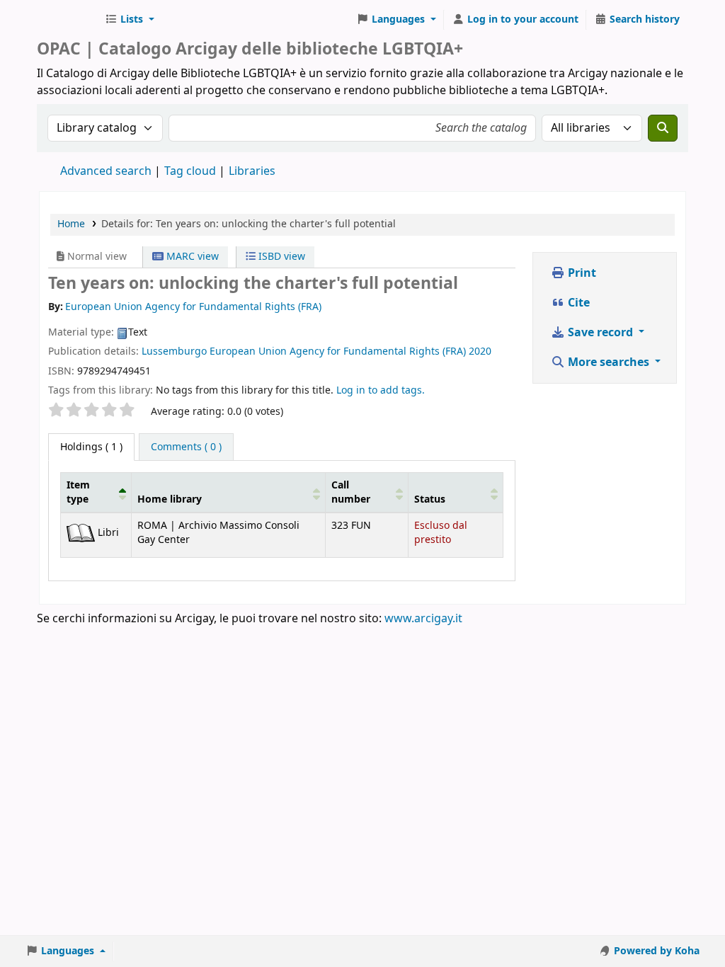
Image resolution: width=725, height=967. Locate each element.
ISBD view (280, 256)
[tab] (186, 447)
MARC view (191, 256)
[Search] (663, 128)
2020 (480, 351)
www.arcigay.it (423, 618)
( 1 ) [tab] (91, 447)
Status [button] (429, 499)
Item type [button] (78, 492)
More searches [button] (608, 362)
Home (71, 224)
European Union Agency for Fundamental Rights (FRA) (338, 351)
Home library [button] (169, 499)
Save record (600, 332)
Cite (577, 302)
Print (580, 273)
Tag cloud (190, 171)
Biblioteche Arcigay (68, 20)
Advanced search (106, 171)
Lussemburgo (174, 351)
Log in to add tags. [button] (380, 390)
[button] (129, 19)
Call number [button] (350, 492)
